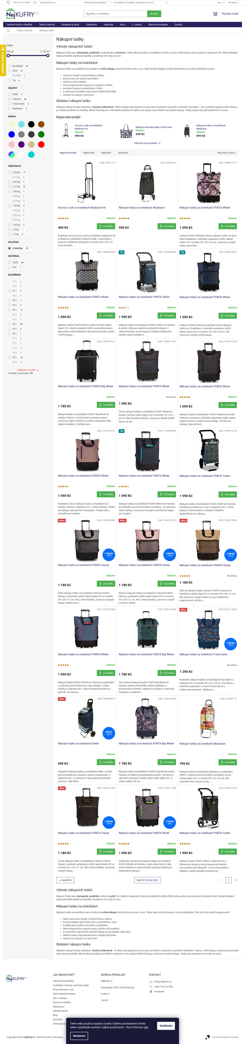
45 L (17, 305)
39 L (17, 300)
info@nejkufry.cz (163, 981)
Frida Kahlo (20, 103)
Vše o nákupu (60, 998)
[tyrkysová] (21, 124)
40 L (17, 324)
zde (146, 1027)
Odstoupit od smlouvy (64, 1023)
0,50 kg (18, 215)
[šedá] (21, 134)
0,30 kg (18, 210)
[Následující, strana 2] (228, 880)
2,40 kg (18, 181)
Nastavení (79, 1035)
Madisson (19, 108)
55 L (17, 333)
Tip (16, 80)
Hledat (154, 13)
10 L (17, 281)
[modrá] (11, 134)
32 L (17, 319)
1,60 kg (18, 224)
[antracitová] (31, 134)
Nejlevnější (88, 152)
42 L (17, 295)
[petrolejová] (31, 154)
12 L (17, 338)
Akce (17, 70)
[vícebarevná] (11, 154)
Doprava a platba (62, 1002)
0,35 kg (18, 219)
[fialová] (21, 144)
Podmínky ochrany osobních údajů (134, 2)
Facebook (159, 991)
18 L (17, 286)
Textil (18, 262)
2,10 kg (19, 186)
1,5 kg (17, 229)
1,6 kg (17, 234)
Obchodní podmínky (95, 2)
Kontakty (57, 1019)
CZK (219, 2)
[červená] (41, 144)
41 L (17, 290)
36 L (17, 309)
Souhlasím (166, 1025)
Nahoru (66, 880)
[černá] (31, 124)
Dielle (17, 94)
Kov (16, 267)
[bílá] (21, 154)
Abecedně (123, 152)
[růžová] (11, 144)
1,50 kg (18, 205)
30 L (17, 314)
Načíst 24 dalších (147, 880)
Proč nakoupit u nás (63, 989)
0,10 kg (18, 177)
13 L (17, 343)
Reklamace (58, 1006)
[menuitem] (19, 24)
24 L (17, 352)
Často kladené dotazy (64, 993)
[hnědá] (41, 124)
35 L (17, 328)
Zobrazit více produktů (145, 143)
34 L (17, 362)
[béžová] (31, 144)
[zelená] (41, 134)
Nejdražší (106, 152)
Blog (55, 1015)
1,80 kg (18, 191)
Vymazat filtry (26, 370)
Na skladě (20, 66)
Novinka (18, 75)
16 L (17, 347)
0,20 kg (18, 196)
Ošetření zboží (60, 1011)
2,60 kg (19, 172)
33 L (17, 357)
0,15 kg (18, 200)
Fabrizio (19, 99)
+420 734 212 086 (163, 986)
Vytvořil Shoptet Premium (225, 1037)
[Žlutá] (11, 124)
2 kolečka (20, 248)
